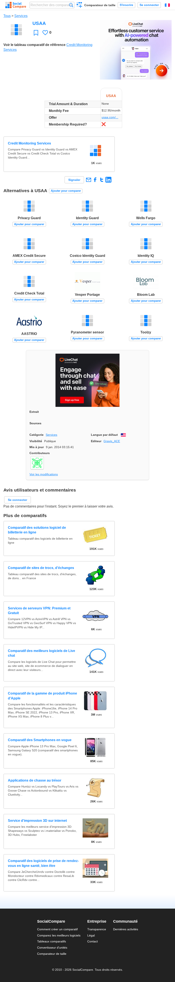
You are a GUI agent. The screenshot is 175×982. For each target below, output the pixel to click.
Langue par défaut (104, 434)
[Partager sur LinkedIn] (108, 180)
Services (21, 16)
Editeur (96, 441)
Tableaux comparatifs (51, 941)
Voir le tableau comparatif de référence (34, 45)
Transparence (96, 929)
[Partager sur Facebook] (95, 180)
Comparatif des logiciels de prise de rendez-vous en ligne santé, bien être (43, 863)
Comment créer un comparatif (57, 929)
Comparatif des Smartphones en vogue (39, 740)
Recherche (71, 5)
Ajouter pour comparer (66, 190)
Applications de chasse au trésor (34, 780)
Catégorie (36, 434)
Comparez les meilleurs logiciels (58, 935)
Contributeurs (39, 453)
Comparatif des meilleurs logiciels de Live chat (41, 653)
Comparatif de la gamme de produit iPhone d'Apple (42, 696)
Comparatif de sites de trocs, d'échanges (41, 568)
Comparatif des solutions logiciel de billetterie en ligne (37, 530)
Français (167, 5)
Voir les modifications (43, 474)
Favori (36, 33)
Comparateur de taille (99, 5)
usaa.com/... (110, 117)
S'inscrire (126, 5)
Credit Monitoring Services (29, 143)
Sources (35, 423)
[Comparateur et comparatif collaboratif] (15, 5)
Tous (7, 16)
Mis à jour (36, 447)
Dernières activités (125, 929)
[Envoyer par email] (88, 180)
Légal (91, 935)
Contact (92, 941)
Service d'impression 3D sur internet (37, 820)
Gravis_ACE (112, 441)
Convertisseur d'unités (52, 947)
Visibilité (35, 441)
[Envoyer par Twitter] (102, 180)
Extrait (34, 411)
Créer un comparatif (79, 5)
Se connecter (149, 5)
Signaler (74, 180)
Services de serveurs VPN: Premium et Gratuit (39, 610)
